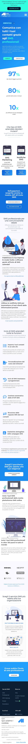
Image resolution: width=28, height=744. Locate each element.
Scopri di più (14, 8)
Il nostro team (6, 714)
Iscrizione (14, 675)
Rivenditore (5, 704)
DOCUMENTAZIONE (14, 206)
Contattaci (19, 714)
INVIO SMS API (14, 647)
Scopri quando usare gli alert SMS (14, 320)
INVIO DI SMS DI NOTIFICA (21, 172)
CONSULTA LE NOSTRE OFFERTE (14, 474)
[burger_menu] (26, 14)
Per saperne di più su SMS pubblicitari (14, 276)
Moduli (4, 701)
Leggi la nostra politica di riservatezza (10, 737)
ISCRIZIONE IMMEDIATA (14, 202)
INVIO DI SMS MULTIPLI (7, 173)
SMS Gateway (6, 698)
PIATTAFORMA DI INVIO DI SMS (14, 623)
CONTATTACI (19, 58)
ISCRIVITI (7, 58)
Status (17, 701)
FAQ (16, 693)
